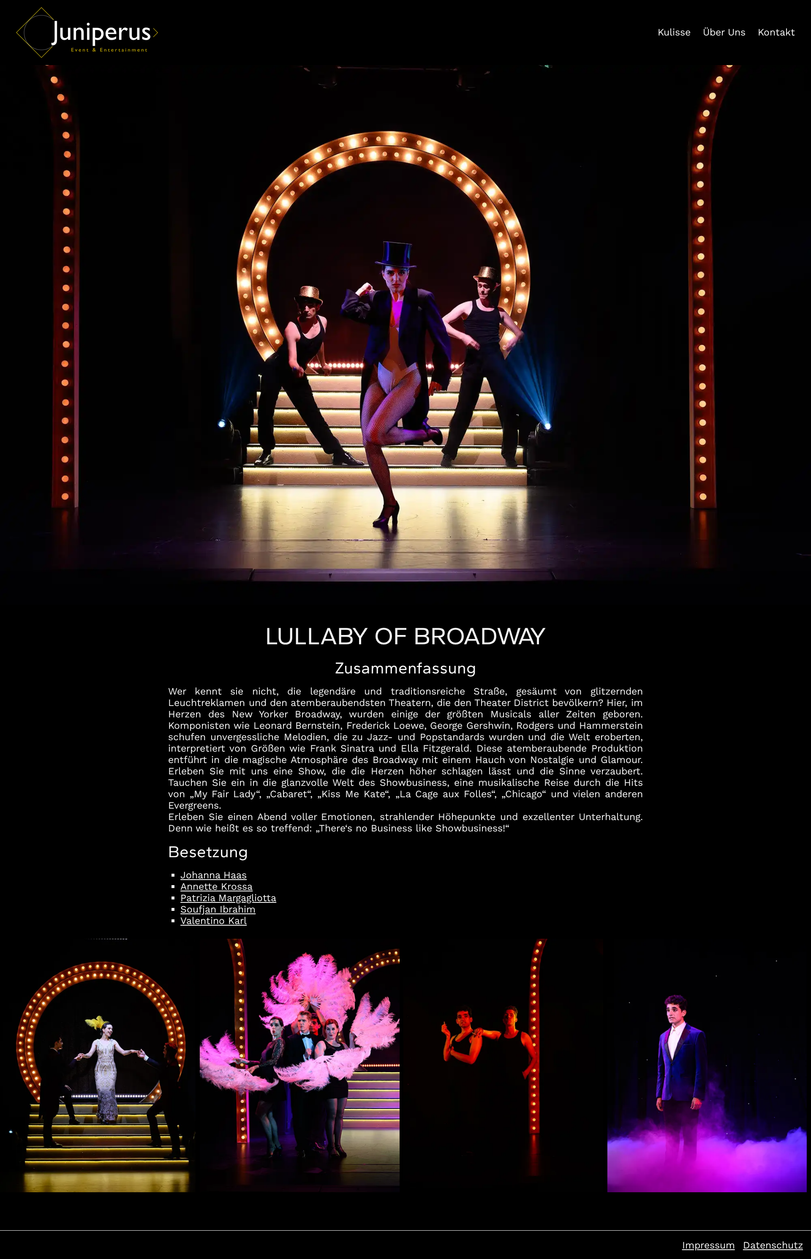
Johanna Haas (213, 875)
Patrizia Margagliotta (228, 898)
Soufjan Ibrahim (218, 909)
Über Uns (724, 32)
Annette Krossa (216, 886)
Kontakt (776, 32)
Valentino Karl (213, 921)
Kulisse (674, 32)
